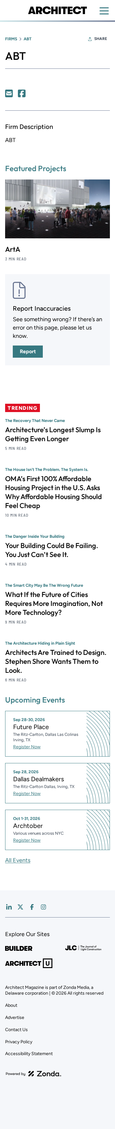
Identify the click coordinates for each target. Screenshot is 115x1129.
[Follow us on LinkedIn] (9, 907)
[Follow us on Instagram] (43, 907)
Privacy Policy (18, 1042)
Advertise (14, 1017)
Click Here (9, 93)
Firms (11, 39)
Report (28, 351)
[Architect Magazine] (57, 10)
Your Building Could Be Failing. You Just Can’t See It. (51, 550)
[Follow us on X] (20, 907)
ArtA (12, 249)
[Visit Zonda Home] (33, 1073)
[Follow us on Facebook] (32, 907)
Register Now (27, 747)
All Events (17, 860)
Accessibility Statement (29, 1053)
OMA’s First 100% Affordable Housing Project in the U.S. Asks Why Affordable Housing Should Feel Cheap (53, 492)
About (11, 1005)
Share (100, 38)
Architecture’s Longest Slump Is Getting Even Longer (53, 434)
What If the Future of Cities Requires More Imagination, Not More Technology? (54, 603)
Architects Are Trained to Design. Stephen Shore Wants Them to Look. (55, 661)
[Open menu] (104, 10)
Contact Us (16, 1029)
